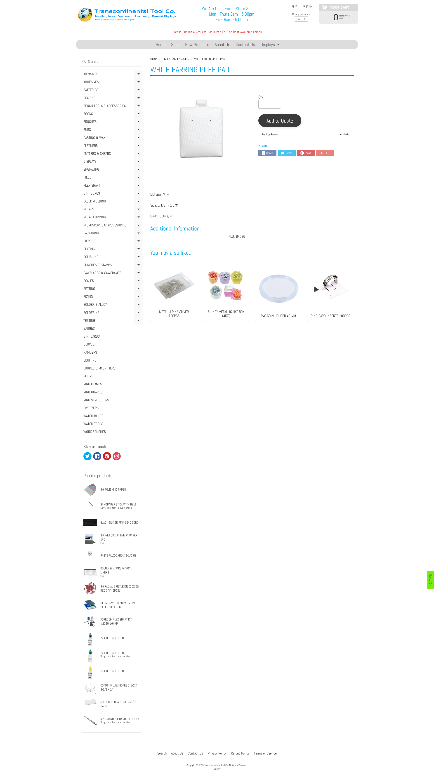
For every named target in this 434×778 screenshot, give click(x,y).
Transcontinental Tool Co (216, 765)
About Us (222, 44)
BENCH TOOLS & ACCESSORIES (112, 106)
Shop (175, 44)
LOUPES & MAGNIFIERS (99, 368)
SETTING (112, 289)
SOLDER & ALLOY (112, 305)
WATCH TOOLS (93, 423)
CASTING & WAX (112, 138)
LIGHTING (90, 360)
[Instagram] (117, 456)
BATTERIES (112, 90)
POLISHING (112, 257)
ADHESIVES (112, 83)
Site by (217, 768)
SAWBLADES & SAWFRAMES (112, 273)
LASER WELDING (112, 202)
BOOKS (112, 114)
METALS (112, 210)
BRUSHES (112, 122)
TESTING (112, 321)
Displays (271, 45)
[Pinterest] (107, 456)
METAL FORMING (112, 218)
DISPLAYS (112, 162)
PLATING (112, 250)
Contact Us (245, 44)
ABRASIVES (112, 75)
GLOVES (88, 344)
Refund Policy (240, 753)
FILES (112, 178)
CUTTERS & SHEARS (112, 154)
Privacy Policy (217, 753)
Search (162, 753)
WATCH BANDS (93, 416)
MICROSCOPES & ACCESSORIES (112, 226)
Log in (293, 6)
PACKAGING (112, 234)
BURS (112, 130)
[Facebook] (97, 456)
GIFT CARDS (91, 336)
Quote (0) (431, 580)
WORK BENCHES (94, 431)
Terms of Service (265, 753)
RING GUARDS (92, 392)
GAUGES (89, 328)
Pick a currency (301, 14)
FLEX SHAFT (112, 186)
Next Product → (346, 134)
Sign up (307, 6)
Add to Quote (280, 120)
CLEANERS (112, 146)
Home (160, 44)
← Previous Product (268, 134)
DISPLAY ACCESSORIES (175, 59)
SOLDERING (112, 313)
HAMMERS (90, 352)
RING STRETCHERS (96, 400)
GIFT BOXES (112, 194)
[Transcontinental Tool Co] (128, 14)
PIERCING (112, 242)
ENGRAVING (112, 170)
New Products (197, 44)
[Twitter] (87, 456)
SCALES (112, 281)
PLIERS (88, 376)
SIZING (112, 297)
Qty (260, 96)
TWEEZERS (91, 408)
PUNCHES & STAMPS (112, 266)
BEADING (112, 99)
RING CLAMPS (92, 384)
